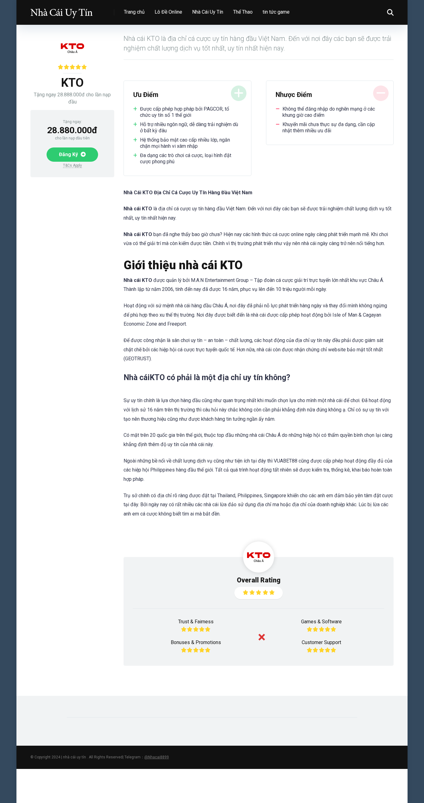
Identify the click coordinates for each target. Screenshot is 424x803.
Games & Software (321, 622)
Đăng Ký (69, 154)
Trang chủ (134, 12)
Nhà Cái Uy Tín (207, 12)
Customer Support (321, 642)
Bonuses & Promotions (196, 642)
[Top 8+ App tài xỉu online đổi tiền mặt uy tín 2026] (61, 10)
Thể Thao (243, 12)
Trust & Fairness (196, 622)
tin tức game (276, 12)
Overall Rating (259, 580)
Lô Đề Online (168, 12)
